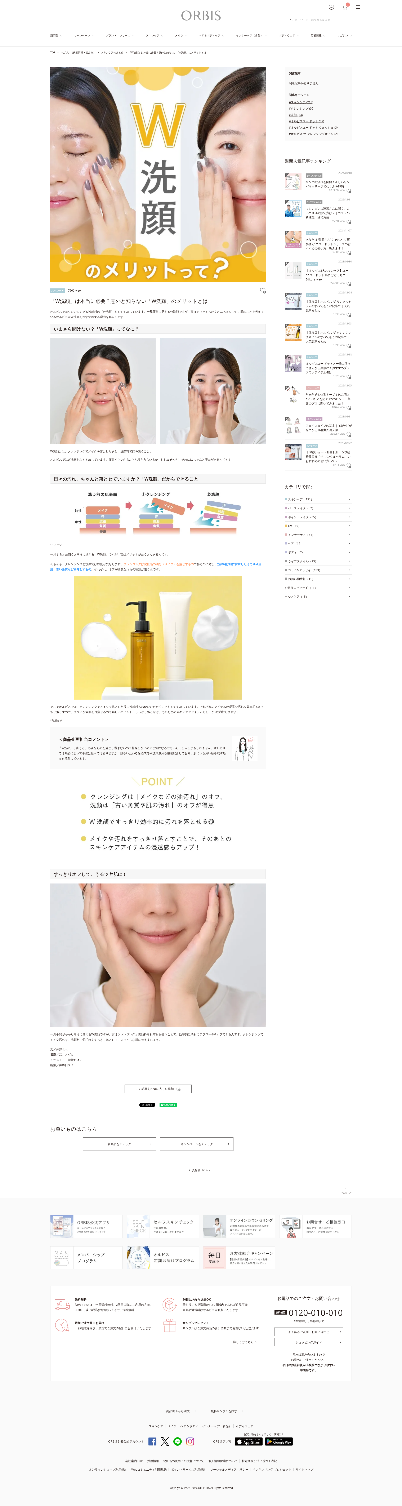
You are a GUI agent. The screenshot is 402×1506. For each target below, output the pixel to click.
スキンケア (153, 35)
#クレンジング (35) (301, 108)
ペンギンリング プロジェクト (272, 1469)
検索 (292, 20)
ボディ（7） (296, 552)
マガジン (342, 35)
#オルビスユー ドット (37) (306, 121)
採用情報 (153, 1461)
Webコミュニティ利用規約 (149, 1469)
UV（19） (294, 526)
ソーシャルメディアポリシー (229, 1469)
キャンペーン (82, 35)
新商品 (54, 35)
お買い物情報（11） (301, 579)
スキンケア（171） (301, 499)
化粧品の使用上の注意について (183, 1461)
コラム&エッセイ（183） (305, 570)
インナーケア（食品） (249, 35)
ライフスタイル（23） (303, 561)
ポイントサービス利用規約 (188, 1469)
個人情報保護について (223, 1461)
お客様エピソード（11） (301, 588)
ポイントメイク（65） (303, 517)
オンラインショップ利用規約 (108, 1469)
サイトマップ (304, 1469)
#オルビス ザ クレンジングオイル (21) (314, 134)
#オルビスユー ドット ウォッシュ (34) (314, 127)
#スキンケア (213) (301, 102)
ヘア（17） (295, 543)
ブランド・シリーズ (118, 35)
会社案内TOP (134, 1461)
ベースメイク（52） (301, 508)
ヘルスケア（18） (297, 596)
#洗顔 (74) (296, 115)
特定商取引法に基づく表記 (259, 1461)
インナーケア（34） (301, 535)
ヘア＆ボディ (189, 1426)
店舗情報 (316, 35)
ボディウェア (287, 35)
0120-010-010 (316, 1312)
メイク (179, 35)
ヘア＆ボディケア (209, 35)
